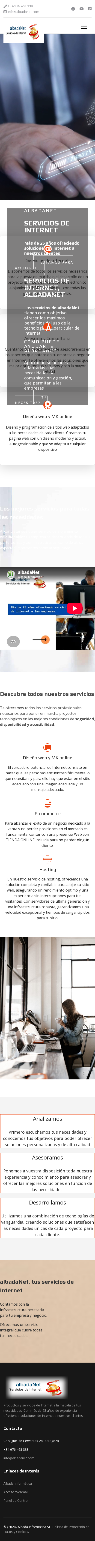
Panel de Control (15, 1500)
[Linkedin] (90, 8)
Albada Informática (17, 1483)
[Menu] (84, 27)
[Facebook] (73, 8)
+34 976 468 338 (20, 6)
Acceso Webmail (15, 1492)
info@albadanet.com (23, 11)
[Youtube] (82, 8)
